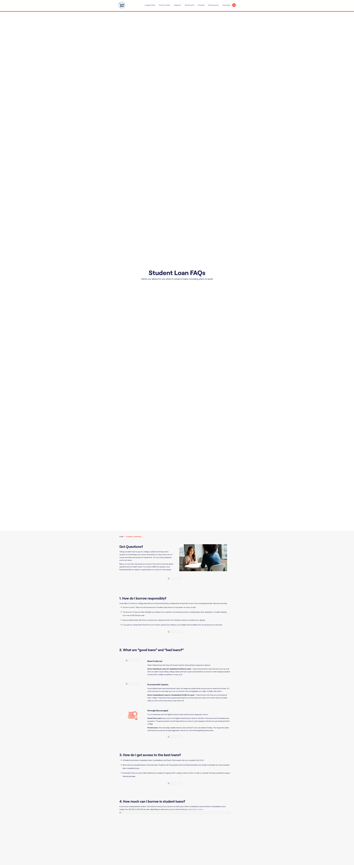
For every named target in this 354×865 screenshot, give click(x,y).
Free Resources (213, 5)
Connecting (226, 5)
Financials (201, 5)
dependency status (195, 809)
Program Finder (150, 5)
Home (121, 536)
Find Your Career (164, 5)
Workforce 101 (189, 5)
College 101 (177, 5)
